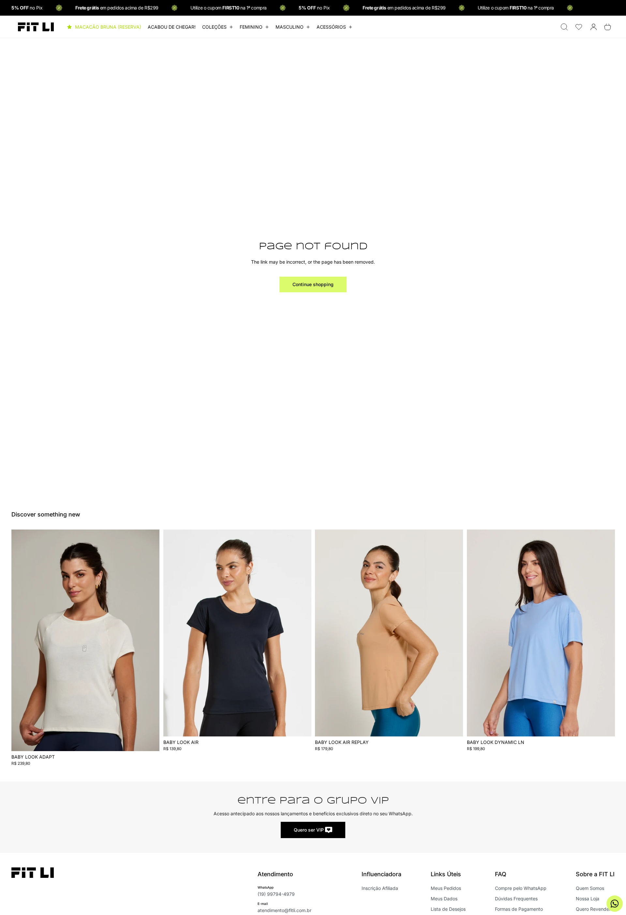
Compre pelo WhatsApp (520, 888)
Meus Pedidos (446, 888)
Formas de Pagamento (519, 909)
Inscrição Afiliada (380, 888)
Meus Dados (444, 898)
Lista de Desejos (448, 909)
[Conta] (593, 26)
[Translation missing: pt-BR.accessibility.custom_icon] (578, 26)
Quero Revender (593, 909)
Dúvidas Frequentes (516, 898)
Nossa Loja (587, 898)
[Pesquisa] (564, 26)
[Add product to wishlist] (150, 541)
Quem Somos (590, 888)
